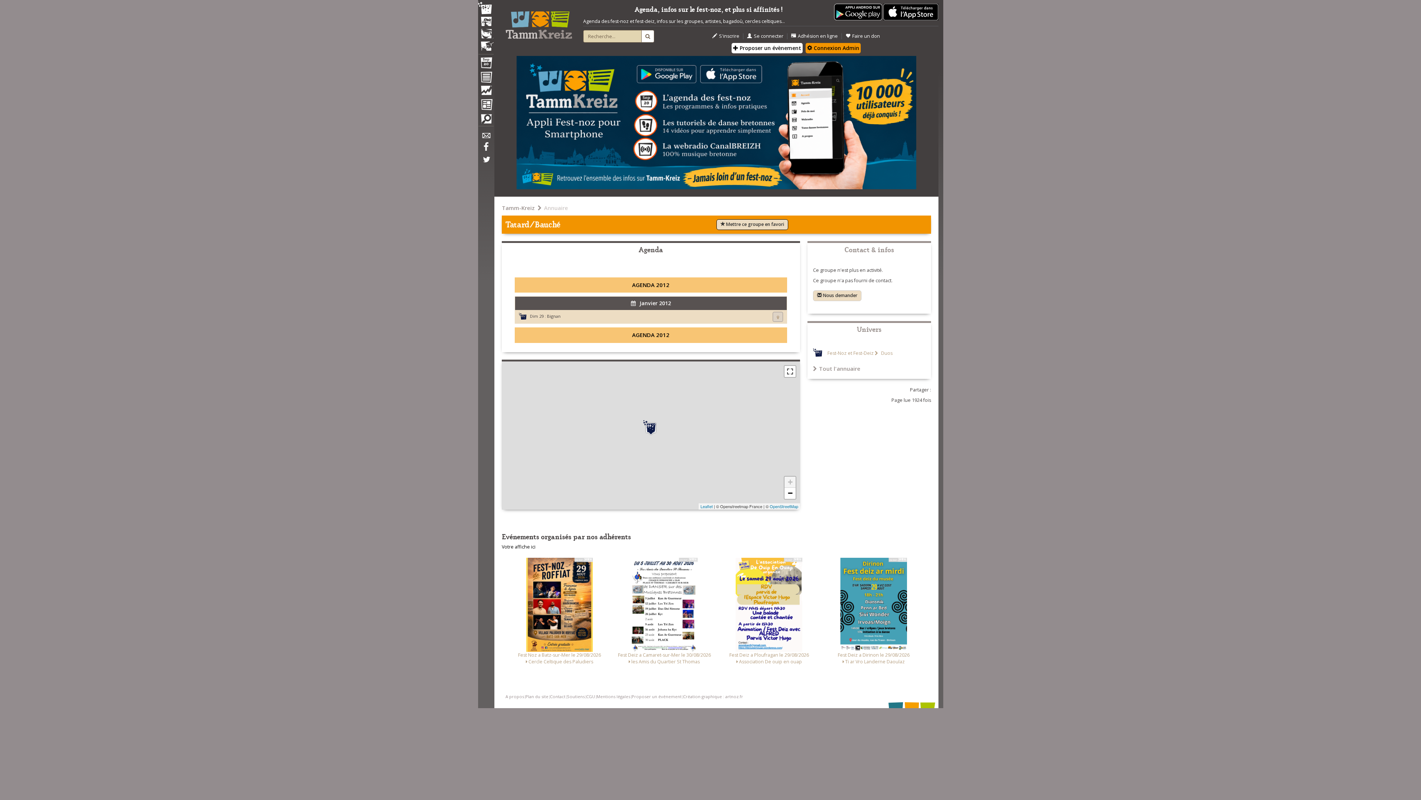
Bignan (554, 316)
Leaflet (707, 506)
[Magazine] (486, 105)
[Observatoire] (486, 92)
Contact (557, 696)
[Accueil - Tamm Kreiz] (538, 22)
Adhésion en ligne (818, 36)
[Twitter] (486, 163)
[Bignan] (651, 428)
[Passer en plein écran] (790, 371)
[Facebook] (486, 149)
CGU (590, 696)
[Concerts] (486, 22)
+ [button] (790, 482)
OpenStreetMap (784, 506)
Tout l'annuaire (839, 368)
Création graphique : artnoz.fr (713, 696)
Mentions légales (613, 696)
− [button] (790, 493)
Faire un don (866, 36)
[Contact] (486, 137)
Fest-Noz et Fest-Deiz (850, 353)
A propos (514, 696)
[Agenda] (486, 64)
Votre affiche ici (518, 547)
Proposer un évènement (769, 47)
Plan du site (536, 696)
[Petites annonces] (486, 120)
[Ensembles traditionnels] (486, 43)
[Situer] (778, 317)
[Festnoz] (486, 9)
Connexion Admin (835, 47)
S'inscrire (729, 36)
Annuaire (556, 207)
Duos (886, 353)
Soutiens (576, 696)
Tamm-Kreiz (518, 207)
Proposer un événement (657, 696)
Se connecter (768, 36)
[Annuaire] (486, 78)
